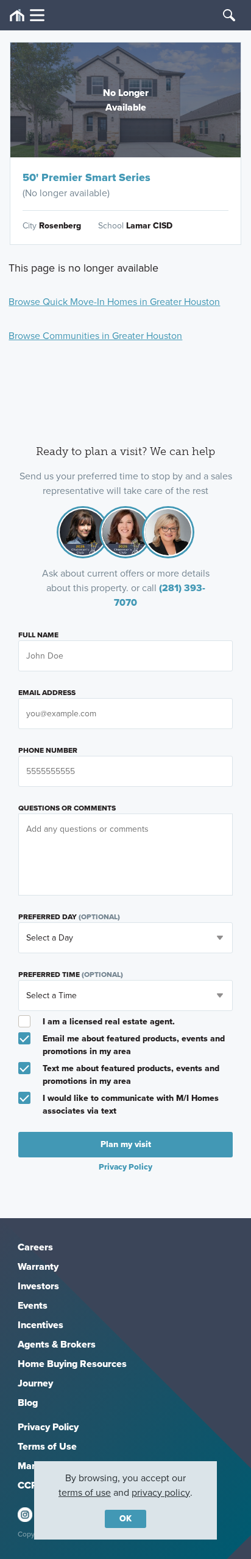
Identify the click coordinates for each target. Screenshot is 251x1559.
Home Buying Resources (72, 1364)
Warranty (38, 1266)
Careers (35, 1247)
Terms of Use (47, 1446)
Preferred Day (69, 916)
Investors (38, 1286)
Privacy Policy (48, 1427)
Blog (28, 1403)
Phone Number (47, 750)
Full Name (38, 634)
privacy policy (161, 1492)
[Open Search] (229, 15)
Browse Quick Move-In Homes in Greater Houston (114, 302)
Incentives (40, 1325)
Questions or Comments (67, 808)
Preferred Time (70, 974)
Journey (35, 1383)
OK (125, 1518)
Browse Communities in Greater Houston (95, 336)
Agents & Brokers (57, 1344)
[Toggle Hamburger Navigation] (27, 15)
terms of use (84, 1492)
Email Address (47, 692)
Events (33, 1305)
